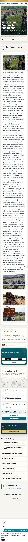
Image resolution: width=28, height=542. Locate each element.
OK (3, 539)
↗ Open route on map (14, 415)
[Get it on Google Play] (20, 359)
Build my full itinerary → (14, 418)
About (26, 3)
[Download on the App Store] (8, 359)
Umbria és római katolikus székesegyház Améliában (15, 405)
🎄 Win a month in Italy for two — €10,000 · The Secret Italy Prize (14, 0)
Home (21, 3)
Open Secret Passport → (14, 431)
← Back (3, 20)
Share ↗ (24, 43)
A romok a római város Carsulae (13, 398)
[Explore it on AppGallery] (14, 362)
